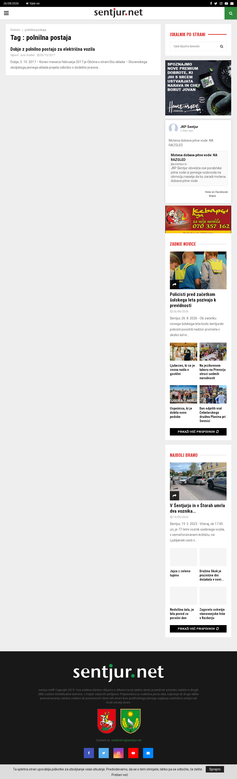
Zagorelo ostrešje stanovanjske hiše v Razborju (212, 614)
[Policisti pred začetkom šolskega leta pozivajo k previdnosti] (198, 270)
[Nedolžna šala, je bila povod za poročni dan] (183, 596)
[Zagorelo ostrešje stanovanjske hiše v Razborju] (213, 596)
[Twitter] (104, 753)
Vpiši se (34, 3)
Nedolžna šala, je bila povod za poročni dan (182, 614)
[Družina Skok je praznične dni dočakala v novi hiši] (213, 557)
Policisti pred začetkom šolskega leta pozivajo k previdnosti (193, 300)
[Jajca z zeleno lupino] (183, 557)
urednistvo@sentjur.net (126, 740)
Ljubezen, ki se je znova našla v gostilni (182, 370)
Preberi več (120, 774)
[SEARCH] (222, 46)
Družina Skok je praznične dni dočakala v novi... (212, 575)
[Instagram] (118, 753)
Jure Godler (27, 55)
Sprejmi (215, 769)
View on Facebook (216, 192)
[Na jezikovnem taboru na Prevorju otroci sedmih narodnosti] (213, 352)
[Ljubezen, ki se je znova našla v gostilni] (183, 352)
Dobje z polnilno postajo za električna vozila (52, 49)
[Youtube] (133, 753)
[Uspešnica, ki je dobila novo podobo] (183, 394)
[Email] (148, 753)
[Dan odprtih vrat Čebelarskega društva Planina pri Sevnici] (213, 394)
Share (212, 195)
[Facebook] (89, 753)
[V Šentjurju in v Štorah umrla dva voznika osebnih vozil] (198, 481)
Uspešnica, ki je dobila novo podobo (181, 413)
